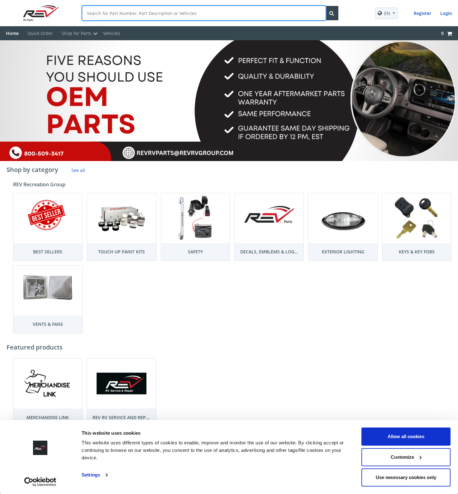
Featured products (35, 347)
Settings (91, 474)
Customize (402, 457)
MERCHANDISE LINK (47, 417)
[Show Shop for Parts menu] (95, 33)
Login (446, 13)
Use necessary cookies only (406, 477)
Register (422, 13)
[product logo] (43, 13)
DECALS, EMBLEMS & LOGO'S (270, 252)
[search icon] (331, 13)
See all (78, 170)
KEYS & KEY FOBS (417, 252)
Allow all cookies (406, 436)
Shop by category (32, 169)
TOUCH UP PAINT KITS (121, 252)
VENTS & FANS (48, 324)
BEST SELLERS (47, 252)
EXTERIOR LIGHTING (343, 252)
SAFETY (195, 252)
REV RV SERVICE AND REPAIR (123, 417)
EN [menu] (387, 13)
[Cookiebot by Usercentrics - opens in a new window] (40, 482)
